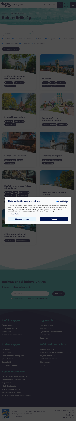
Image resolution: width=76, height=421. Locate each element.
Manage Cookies (22, 219)
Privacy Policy (14, 214)
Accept (54, 219)
